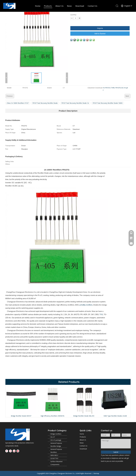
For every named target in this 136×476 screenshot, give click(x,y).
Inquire (100, 28)
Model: (9, 88)
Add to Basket (100, 33)
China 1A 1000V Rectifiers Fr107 (18, 103)
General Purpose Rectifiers (56, 450)
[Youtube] (14, 450)
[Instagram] (17, 450)
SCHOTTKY (54, 458)
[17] (17, 434)
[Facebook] (6, 450)
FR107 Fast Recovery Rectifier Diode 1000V (108, 103)
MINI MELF (54, 455)
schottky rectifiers (85, 305)
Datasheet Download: (95, 88)
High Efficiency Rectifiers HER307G (52, 416)
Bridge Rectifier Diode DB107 (21, 416)
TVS (101, 314)
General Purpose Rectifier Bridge (56, 444)
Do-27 (52, 437)
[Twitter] (10, 450)
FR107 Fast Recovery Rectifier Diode (45, 103)
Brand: (49, 88)
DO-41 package (55, 440)
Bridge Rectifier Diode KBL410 (83, 416)
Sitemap (96, 473)
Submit (115, 452)
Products (48, 6)
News (69, 6)
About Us (59, 6)
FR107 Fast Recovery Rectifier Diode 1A (75, 103)
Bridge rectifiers (55, 434)
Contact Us (92, 6)
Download (79, 6)
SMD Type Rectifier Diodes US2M (115, 416)
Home (37, 6)
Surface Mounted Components (56, 462)
